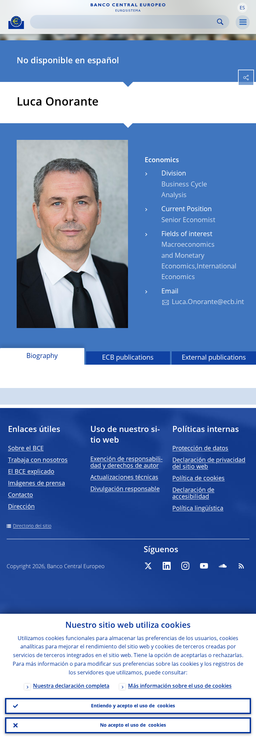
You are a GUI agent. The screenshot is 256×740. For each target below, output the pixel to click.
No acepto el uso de (133, 725)
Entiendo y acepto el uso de (133, 706)
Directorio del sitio (32, 526)
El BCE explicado (31, 472)
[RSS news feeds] (241, 566)
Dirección (21, 507)
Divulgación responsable (125, 489)
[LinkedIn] (167, 566)
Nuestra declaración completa (71, 686)
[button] (242, 8)
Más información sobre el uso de (180, 686)
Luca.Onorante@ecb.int (208, 302)
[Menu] (243, 22)
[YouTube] (204, 566)
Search (220, 22)
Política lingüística (197, 509)
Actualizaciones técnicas (124, 478)
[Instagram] (185, 566)
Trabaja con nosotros (38, 460)
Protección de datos (200, 449)
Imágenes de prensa (36, 484)
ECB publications (128, 358)
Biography (42, 356)
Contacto (20, 495)
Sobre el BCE (26, 449)
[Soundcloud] (223, 566)
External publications (214, 358)
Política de (198, 479)
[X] (148, 566)
